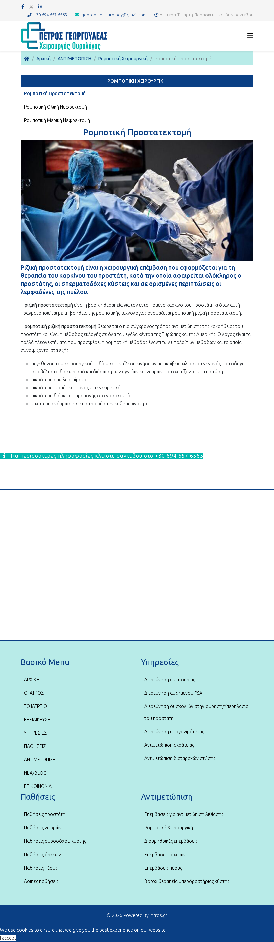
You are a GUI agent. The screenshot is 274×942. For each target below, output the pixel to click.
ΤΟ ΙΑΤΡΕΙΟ (35, 706)
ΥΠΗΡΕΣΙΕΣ (35, 733)
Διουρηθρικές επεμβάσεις (170, 841)
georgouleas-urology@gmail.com (114, 14)
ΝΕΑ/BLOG (35, 773)
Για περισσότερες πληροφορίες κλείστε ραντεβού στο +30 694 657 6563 (106, 456)
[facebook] (22, 6)
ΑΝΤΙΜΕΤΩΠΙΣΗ (74, 58)
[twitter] (31, 6)
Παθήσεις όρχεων (42, 854)
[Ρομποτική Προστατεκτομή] (137, 200)
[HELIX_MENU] (250, 35)
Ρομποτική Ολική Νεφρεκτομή (55, 107)
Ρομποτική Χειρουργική (123, 58)
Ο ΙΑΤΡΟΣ (34, 693)
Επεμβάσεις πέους (163, 868)
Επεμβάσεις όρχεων (165, 854)
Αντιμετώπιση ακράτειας (169, 745)
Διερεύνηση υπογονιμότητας (174, 731)
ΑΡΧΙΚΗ (31, 679)
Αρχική (43, 58)
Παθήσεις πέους (40, 868)
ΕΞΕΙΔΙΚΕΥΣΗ (37, 719)
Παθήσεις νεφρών (43, 827)
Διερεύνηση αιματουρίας (169, 679)
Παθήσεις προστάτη (44, 814)
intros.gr (158, 915)
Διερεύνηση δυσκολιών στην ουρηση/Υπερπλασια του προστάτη (196, 712)
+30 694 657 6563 (50, 14)
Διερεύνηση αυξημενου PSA (173, 693)
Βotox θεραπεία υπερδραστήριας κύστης (186, 881)
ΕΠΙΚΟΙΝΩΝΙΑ (38, 786)
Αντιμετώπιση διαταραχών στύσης (179, 758)
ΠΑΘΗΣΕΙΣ (35, 746)
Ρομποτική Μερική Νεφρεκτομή (57, 120)
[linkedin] (40, 6)
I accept (8, 938)
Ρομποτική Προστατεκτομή (55, 93)
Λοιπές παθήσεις (41, 881)
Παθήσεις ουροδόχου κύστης (55, 841)
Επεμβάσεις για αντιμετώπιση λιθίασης (183, 814)
